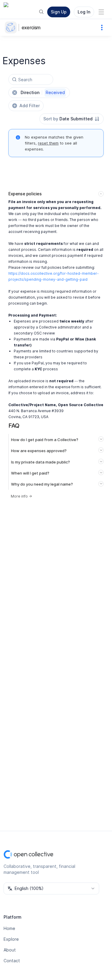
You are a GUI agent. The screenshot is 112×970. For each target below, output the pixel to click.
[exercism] (12, 27)
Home (9, 928)
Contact (12, 960)
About (10, 949)
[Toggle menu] (101, 12)
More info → (21, 496)
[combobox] (71, 118)
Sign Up (59, 11)
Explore (11, 939)
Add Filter (29, 105)
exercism (31, 27)
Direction (43, 92)
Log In (84, 11)
